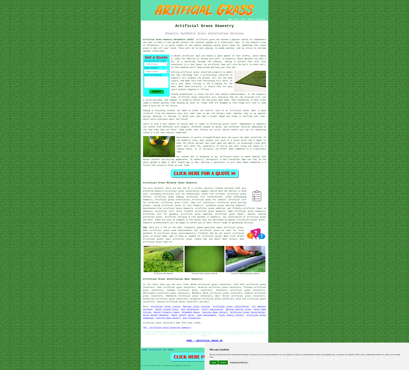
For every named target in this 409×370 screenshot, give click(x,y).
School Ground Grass (166, 309)
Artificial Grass (155, 349)
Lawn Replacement (206, 315)
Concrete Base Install (215, 312)
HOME (229, 19)
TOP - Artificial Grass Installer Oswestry (167, 328)
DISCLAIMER (260, 19)
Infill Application (212, 309)
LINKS (236, 19)
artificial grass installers (182, 302)
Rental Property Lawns (166, 312)
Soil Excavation (190, 309)
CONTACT (251, 19)
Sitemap (144, 349)
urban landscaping (236, 197)
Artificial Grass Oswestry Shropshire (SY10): (169, 39)
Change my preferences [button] (238, 362)
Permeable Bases (191, 312)
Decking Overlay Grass (238, 309)
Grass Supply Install (231, 315)
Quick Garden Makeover (156, 315)
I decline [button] (223, 362)
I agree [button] (213, 362)
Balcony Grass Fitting (196, 306)
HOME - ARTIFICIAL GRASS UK (204, 340)
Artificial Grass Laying (165, 306)
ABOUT (243, 19)
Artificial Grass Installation (231, 306)
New (165, 349)
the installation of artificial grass (244, 217)
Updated (170, 349)
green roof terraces (213, 194)
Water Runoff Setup (183, 315)
